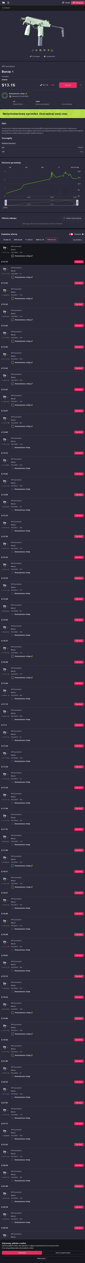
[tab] (7, 240)
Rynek (67, 3)
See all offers (77, 240)
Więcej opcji (41, 1258)
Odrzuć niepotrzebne (63, 1253)
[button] (36, 50)
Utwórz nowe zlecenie (73, 218)
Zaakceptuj (22, 1253)
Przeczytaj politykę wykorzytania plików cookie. (18, 1248)
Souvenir (77, 234)
